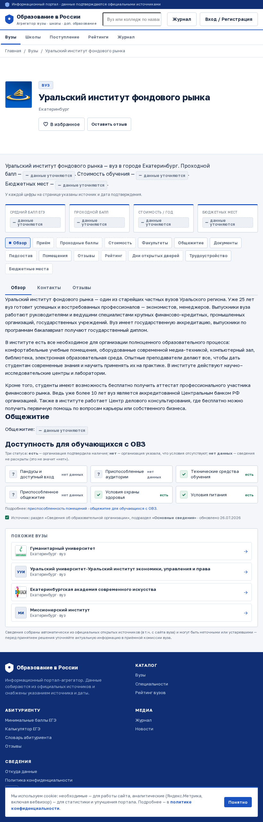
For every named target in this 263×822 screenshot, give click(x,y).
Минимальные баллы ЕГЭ (30, 720)
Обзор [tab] (18, 287)
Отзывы (13, 746)
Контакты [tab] (49, 287)
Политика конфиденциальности (38, 780)
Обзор (20, 242)
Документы (226, 242)
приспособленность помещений (57, 508)
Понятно (238, 802)
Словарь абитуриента (28, 737)
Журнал (182, 19)
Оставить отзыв (109, 124)
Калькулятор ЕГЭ (22, 728)
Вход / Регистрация (228, 19)
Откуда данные (21, 771)
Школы (33, 36)
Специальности (151, 683)
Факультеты (155, 242)
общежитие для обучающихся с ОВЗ (123, 508)
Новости (144, 728)
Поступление (64, 36)
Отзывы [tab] (81, 287)
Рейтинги (98, 36)
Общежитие (191, 242)
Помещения (55, 255)
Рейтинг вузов (150, 692)
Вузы (10, 36)
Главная (13, 50)
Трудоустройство (208, 255)
